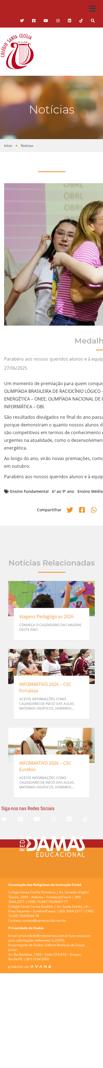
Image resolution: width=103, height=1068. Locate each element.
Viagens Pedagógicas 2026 (46, 616)
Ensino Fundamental (29, 491)
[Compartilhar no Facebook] (83, 509)
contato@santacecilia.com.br (44, 920)
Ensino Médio (90, 491)
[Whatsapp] (94, 509)
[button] (93, 20)
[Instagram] (58, 20)
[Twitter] (22, 20)
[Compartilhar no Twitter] (70, 509)
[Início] (17, 51)
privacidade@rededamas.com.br (43, 935)
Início (8, 145)
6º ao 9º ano (63, 491)
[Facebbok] (33, 20)
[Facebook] (20, 819)
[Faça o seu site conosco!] (29, 966)
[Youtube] (46, 20)
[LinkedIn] (69, 20)
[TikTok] (81, 20)
